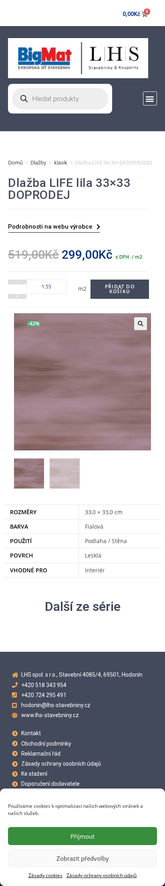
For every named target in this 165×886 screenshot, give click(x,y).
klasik (60, 162)
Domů (15, 162)
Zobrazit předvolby (82, 858)
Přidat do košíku (120, 289)
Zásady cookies (45, 875)
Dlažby (38, 162)
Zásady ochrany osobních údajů (101, 875)
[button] (150, 98)
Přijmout (82, 836)
